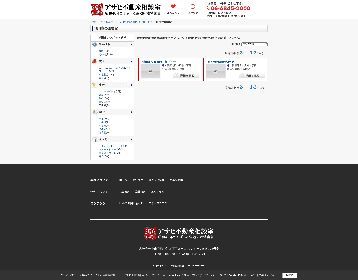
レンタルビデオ (107, 91)
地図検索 (124, 191)
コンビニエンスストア (111, 67)
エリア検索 (157, 191)
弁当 (101, 156)
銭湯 (101, 95)
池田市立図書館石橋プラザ (159, 61)
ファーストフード (108, 149)
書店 (101, 78)
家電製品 (104, 74)
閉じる (289, 275)
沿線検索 (140, 191)
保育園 (102, 132)
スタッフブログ (158, 203)
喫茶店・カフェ (107, 152)
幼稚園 (102, 129)
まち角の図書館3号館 (221, 61)
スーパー (104, 71)
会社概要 (138, 180)
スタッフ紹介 (156, 180)
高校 (101, 118)
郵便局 (102, 101)
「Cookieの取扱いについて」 (241, 275)
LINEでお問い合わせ (131, 203)
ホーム (123, 180)
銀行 (101, 98)
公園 (101, 51)
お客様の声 (176, 180)
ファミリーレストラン (111, 145)
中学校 (102, 122)
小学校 (102, 125)
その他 (102, 54)
